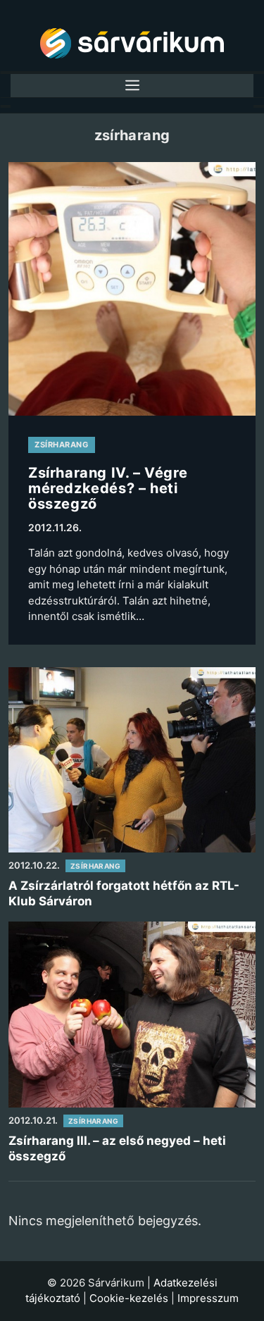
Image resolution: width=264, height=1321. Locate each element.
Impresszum (208, 1298)
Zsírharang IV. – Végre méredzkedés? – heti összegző (107, 487)
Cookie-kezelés (128, 1298)
